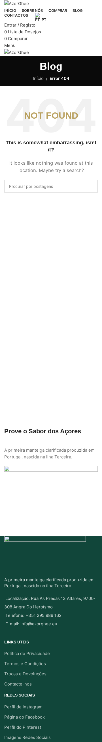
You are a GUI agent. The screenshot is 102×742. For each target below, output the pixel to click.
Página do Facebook (24, 717)
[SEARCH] (91, 186)
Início (38, 78)
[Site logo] (16, 3)
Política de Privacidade (27, 653)
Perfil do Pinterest (22, 727)
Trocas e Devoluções (25, 673)
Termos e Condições (25, 663)
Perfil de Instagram (23, 707)
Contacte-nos (18, 684)
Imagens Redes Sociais (27, 737)
